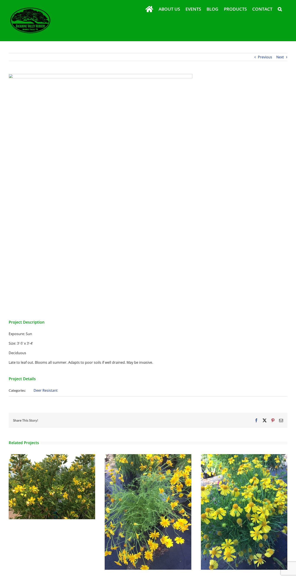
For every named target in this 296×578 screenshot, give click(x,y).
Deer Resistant (46, 390)
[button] (280, 9)
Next (280, 57)
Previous (265, 57)
